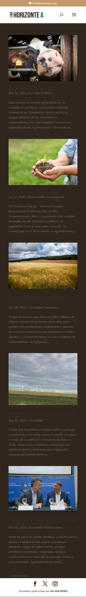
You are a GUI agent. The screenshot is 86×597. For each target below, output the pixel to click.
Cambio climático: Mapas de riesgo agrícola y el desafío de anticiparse (43, 522)
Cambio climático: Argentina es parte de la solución (42, 414)
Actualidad (35, 307)
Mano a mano (53, 527)
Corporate (50, 307)
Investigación (55, 197)
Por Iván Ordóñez (40, 93)
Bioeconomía (36, 197)
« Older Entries (18, 576)
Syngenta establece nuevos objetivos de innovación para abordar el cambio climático (40, 300)
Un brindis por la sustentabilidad (34, 193)
